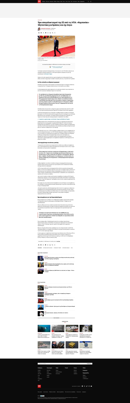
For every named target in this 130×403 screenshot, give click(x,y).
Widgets (84, 375)
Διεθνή (48, 377)
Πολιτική (47, 1)
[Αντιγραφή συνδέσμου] (53, 33)
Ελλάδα (55, 1)
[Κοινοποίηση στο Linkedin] (50, 33)
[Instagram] (89, 386)
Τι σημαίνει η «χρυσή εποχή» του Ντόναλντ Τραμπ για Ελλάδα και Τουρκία (54, 119)
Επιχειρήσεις (49, 373)
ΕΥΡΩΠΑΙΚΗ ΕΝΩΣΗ (65, 247)
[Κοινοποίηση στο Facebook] (41, 33)
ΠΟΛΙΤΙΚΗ (40, 247)
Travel (66, 1)
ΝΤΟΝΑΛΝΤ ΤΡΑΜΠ (57, 247)
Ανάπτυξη (48, 370)
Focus (64, 1)
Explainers (75, 373)
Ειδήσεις (43, 1)
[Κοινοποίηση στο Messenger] (46, 33)
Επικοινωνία (79, 391)
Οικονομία (51, 1)
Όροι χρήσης (40, 391)
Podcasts (85, 370)
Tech (71, 1)
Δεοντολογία (45, 391)
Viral (38, 380)
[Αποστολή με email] (55, 33)
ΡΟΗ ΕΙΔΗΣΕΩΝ (41, 282)
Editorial (75, 370)
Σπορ (69, 1)
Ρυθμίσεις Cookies (52, 391)
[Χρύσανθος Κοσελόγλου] (39, 29)
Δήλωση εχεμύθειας (60, 391)
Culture (57, 370)
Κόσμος (58, 1)
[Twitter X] (84, 386)
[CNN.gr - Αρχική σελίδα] (39, 386)
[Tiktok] (86, 386)
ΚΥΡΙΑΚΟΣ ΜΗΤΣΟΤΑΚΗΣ (47, 247)
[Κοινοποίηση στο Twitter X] (43, 33)
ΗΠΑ (72, 247)
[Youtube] (91, 386)
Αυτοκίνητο (75, 1)
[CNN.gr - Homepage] (39, 1)
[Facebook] (82, 386)
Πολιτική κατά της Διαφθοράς (70, 391)
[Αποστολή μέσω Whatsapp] (48, 33)
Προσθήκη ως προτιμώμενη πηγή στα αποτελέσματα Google (57, 67)
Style (61, 1)
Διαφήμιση (84, 391)
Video (79, 1)
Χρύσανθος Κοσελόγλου (45, 28)
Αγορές (48, 375)
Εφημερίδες (82, 1)
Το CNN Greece (85, 378)
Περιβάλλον (40, 378)
